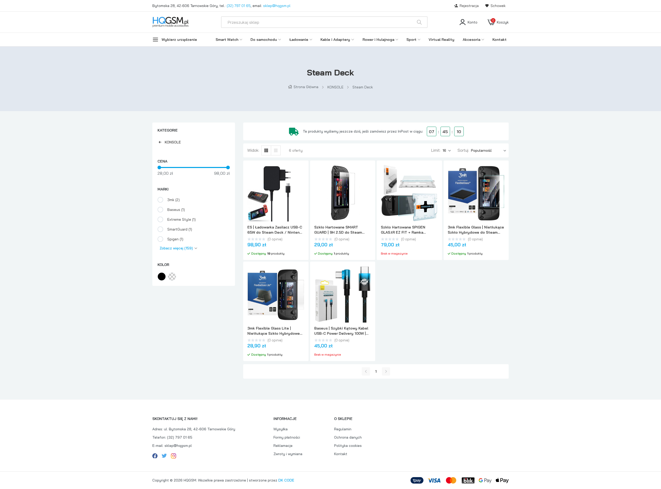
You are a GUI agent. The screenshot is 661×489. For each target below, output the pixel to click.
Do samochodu (263, 39)
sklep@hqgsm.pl (276, 5)
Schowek (498, 5)
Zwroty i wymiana (287, 454)
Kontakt (499, 39)
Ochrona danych (348, 437)
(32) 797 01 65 (239, 5)
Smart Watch (227, 39)
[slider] (159, 167)
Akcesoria (471, 39)
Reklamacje (283, 445)
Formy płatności (286, 437)
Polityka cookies (348, 445)
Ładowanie (298, 39)
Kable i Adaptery (335, 39)
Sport (411, 39)
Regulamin (342, 429)
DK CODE (286, 480)
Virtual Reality (441, 39)
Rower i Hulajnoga (378, 39)
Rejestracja (469, 5)
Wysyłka (280, 429)
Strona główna (306, 87)
